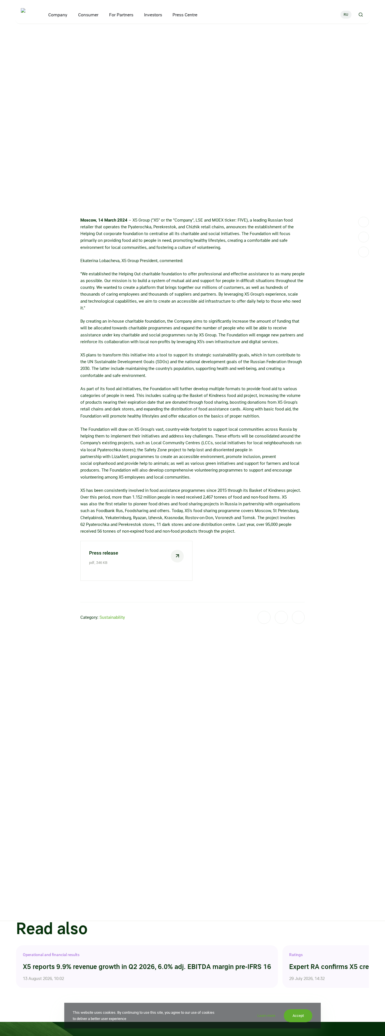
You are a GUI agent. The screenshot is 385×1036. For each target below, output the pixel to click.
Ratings (296, 954)
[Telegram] (364, 222)
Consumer (88, 14)
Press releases (63, 36)
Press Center (38, 36)
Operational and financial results (51, 954)
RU (346, 14)
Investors (153, 14)
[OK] (364, 252)
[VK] (364, 237)
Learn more (266, 1015)
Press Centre (184, 14)
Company (57, 14)
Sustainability (112, 617)
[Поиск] (360, 14)
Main (20, 36)
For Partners (121, 14)
